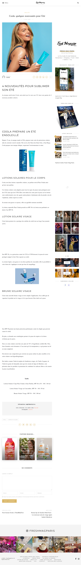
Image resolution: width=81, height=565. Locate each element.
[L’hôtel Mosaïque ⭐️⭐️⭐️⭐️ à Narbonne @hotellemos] (24, 544)
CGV (35, 561)
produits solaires (13, 419)
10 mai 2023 (27, 19)
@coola (30, 409)
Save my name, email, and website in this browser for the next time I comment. (24, 496)
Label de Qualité (46, 559)
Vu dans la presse (49, 558)
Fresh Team (36, 558)
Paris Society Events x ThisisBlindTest (12, 513)
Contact (42, 561)
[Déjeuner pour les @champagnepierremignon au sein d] (40, 544)
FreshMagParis (42, 530)
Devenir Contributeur (50, 556)
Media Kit (34, 559)
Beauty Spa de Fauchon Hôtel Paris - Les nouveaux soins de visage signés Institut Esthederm (41, 515)
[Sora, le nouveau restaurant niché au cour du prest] (73, 544)
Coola (4, 419)
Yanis (8, 77)
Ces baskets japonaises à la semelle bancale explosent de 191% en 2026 (70, 138)
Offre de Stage (22, 559)
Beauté (27, 12)
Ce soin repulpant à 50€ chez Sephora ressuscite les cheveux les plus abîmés (71, 146)
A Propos (26, 558)
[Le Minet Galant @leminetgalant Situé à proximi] (57, 544)
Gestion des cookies (55, 561)
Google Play (58, 98)
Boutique (57, 559)
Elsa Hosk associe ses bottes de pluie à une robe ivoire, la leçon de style (71, 154)
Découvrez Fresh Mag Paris (30, 556)
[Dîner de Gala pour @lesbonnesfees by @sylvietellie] (8, 544)
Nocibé (36, 407)
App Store (73, 96)
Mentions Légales (25, 561)
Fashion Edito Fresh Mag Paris (64, 163)
